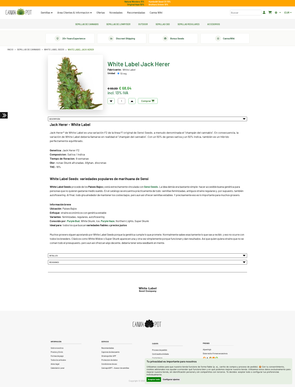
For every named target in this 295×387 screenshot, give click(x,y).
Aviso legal (55, 364)
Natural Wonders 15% (134, 1)
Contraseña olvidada (160, 354)
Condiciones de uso (109, 364)
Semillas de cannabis (86, 24)
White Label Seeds (54, 49)
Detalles (53, 255)
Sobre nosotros (57, 348)
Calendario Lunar (58, 368)
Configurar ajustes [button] (171, 379)
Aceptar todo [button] (154, 379)
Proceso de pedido (159, 350)
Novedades (115, 12)
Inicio (10, 49)
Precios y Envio (57, 352)
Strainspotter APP (108, 356)
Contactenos (157, 358)
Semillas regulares (188, 24)
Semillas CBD (163, 24)
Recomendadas (136, 12)
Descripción (55, 119)
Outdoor (143, 24)
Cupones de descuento (110, 352)
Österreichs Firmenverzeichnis (215, 353)
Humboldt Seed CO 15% (160, 1)
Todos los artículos (58, 360)
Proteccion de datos (109, 360)
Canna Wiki (156, 12)
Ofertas (100, 12)
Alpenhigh (207, 349)
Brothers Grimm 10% (158, 4)
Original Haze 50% (135, 4)
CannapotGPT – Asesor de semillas (115, 368)
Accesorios (213, 24)
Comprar (146, 100)
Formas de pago (57, 356)
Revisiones (54, 262)
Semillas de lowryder (118, 24)
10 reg (123, 73)
